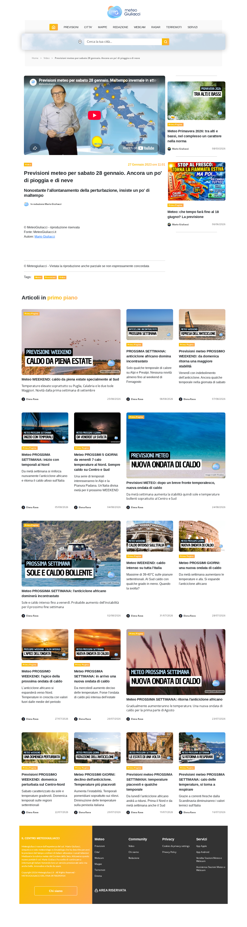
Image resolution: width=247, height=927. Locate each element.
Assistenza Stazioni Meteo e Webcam (210, 868)
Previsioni (100, 846)
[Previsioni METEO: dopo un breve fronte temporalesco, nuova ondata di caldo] (175, 445)
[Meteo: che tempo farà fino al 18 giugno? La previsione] (196, 181)
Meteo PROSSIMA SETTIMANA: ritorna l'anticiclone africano (174, 699)
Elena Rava (32, 399)
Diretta (98, 876)
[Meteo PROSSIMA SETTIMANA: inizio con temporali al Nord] (45, 427)
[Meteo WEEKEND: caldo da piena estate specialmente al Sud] (71, 342)
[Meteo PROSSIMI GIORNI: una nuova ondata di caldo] (202, 536)
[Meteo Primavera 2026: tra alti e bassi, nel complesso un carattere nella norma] (196, 100)
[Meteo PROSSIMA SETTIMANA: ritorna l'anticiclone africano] (175, 661)
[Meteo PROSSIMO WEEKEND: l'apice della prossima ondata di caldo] (45, 644)
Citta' (97, 852)
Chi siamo (56, 891)
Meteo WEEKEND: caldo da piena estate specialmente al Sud (70, 379)
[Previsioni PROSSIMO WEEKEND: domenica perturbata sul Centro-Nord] (45, 747)
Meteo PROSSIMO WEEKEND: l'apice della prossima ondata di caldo (42, 676)
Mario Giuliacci (45, 236)
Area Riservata (112, 890)
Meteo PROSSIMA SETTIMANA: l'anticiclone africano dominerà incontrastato (64, 593)
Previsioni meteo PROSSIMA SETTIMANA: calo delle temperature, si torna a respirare (202, 782)
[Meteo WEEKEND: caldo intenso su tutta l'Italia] (149, 536)
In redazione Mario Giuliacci (46, 204)
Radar (155, 27)
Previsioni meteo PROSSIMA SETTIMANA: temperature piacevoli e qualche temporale (149, 782)
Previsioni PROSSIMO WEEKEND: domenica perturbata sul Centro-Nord (43, 779)
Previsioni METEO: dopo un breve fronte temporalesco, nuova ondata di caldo (170, 485)
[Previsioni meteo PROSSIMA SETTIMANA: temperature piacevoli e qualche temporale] (149, 747)
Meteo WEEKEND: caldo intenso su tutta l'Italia (145, 565)
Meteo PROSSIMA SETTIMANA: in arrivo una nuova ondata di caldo (95, 676)
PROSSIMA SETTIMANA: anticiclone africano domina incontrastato (148, 356)
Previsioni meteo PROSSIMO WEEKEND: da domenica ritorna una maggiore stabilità (202, 358)
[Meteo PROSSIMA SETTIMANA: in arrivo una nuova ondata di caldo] (97, 644)
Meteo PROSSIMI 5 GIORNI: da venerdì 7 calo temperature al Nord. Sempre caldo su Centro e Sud (97, 462)
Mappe (98, 864)
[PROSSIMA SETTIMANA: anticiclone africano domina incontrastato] (149, 324)
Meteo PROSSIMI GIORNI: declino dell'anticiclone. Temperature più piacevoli (95, 779)
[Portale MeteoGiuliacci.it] (123, 12)
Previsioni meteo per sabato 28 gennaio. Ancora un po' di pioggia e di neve (97, 58)
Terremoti (100, 870)
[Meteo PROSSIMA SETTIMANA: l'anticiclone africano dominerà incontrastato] (71, 553)
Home (35, 58)
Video (131, 846)
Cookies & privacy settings (175, 846)
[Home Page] (53, 27)
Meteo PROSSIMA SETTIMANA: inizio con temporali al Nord (40, 460)
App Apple (201, 846)
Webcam (140, 27)
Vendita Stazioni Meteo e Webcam (209, 859)
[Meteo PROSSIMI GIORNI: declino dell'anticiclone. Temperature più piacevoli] (97, 747)
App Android (202, 852)
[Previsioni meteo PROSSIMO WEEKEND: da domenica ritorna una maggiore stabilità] (202, 324)
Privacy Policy (169, 852)
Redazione (134, 858)
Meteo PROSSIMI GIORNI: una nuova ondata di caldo (200, 565)
